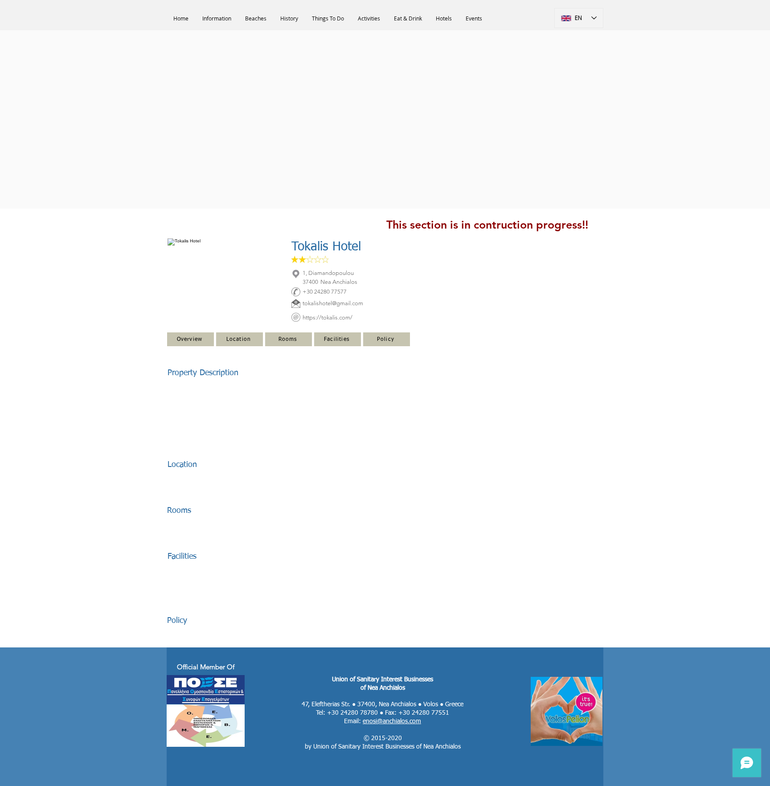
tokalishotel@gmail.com (333, 303)
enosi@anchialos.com (392, 721)
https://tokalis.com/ (327, 317)
